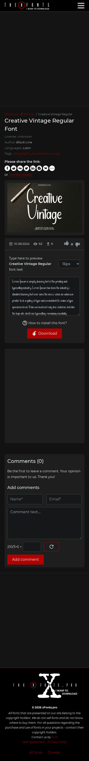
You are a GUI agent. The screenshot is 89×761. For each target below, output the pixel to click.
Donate (54, 752)
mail (55, 737)
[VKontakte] (45, 168)
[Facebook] (7, 168)
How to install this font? (48, 323)
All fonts (35, 752)
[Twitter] (26, 168)
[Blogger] (39, 168)
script (56, 153)
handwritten (41, 153)
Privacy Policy (57, 742)
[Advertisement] (44, 58)
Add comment (25, 559)
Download (47, 333)
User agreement (33, 742)
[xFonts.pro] (27, 6)
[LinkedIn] (33, 168)
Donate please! (21, 175)
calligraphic (22, 153)
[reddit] (13, 168)
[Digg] (20, 168)
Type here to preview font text (30, 264)
